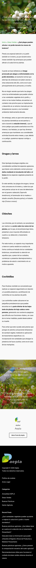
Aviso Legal (6, 482)
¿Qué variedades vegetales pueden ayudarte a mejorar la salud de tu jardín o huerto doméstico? (17, 519)
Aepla (13, 27)
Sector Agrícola (7, 505)
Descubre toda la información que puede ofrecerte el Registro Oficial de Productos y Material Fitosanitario (17, 539)
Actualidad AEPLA (8, 494)
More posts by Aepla (18, 435)
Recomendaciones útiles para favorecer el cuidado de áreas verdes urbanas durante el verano (17, 555)
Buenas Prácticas (8, 501)
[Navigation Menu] (33, 2)
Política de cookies (8, 478)
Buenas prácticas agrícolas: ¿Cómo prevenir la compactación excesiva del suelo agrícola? (18, 547)
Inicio (4, 42)
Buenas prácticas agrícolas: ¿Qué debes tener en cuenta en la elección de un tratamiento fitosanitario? (18, 529)
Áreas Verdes (18, 12)
